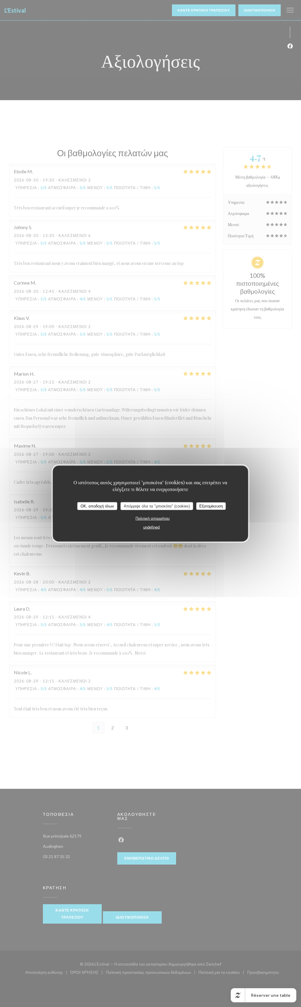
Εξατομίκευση (211, 506)
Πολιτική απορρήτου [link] (153, 518)
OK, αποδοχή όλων (97, 506)
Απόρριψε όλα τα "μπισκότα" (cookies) (157, 506)
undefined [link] (151, 527)
